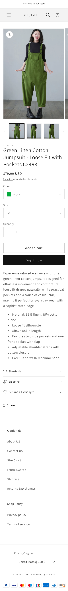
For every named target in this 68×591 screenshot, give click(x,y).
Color (6, 186)
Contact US (15, 451)
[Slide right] (64, 132)
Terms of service (18, 524)
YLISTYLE (27, 574)
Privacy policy (16, 515)
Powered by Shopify (44, 574)
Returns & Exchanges (21, 489)
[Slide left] (4, 132)
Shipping (8, 179)
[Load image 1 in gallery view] (16, 131)
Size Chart (14, 460)
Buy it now (34, 260)
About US (13, 441)
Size (6, 205)
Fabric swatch (16, 470)
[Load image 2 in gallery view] (34, 131)
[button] (9, 15)
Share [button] (11, 405)
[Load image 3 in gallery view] (51, 131)
